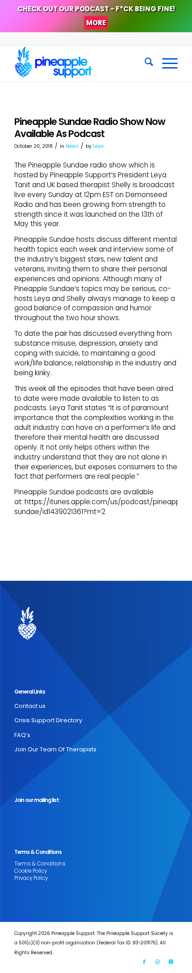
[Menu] (165, 63)
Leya (98, 146)
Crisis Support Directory (48, 720)
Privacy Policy (31, 878)
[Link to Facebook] (144, 962)
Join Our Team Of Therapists (55, 749)
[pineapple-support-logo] (79, 63)
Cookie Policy (30, 870)
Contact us (30, 706)
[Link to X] (171, 962)
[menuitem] (144, 63)
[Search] (144, 63)
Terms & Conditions (40, 863)
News (72, 146)
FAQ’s (22, 735)
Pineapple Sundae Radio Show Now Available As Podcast (89, 127)
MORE (96, 22)
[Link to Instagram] (157, 962)
